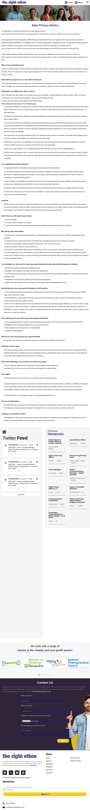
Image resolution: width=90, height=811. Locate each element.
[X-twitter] (11, 772)
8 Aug (30, 479)
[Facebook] (5, 772)
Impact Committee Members (77, 488)
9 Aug (30, 462)
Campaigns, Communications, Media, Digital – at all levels (57, 515)
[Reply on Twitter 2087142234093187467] (9, 454)
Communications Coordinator (55, 500)
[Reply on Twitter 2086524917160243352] (9, 471)
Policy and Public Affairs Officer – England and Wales (77, 500)
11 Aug (31, 445)
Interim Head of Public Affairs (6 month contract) (55, 441)
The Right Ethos (13, 445)
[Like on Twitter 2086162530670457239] (16, 488)
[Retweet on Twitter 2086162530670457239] (13, 488)
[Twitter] (4, 432)
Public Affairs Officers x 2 (54, 488)
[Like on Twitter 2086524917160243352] (16, 471)
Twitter (9, 438)
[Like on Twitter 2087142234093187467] (16, 454)
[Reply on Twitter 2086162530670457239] (9, 488)
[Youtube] (17, 772)
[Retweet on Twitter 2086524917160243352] (13, 471)
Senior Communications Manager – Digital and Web (77, 472)
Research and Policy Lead (78, 456)
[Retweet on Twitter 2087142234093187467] (13, 454)
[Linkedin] (23, 772)
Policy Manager (55, 470)
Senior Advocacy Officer (55, 456)
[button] (88, 2)
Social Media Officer (78, 440)
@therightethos (23, 445)
